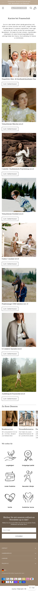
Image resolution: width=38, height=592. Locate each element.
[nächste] (35, 2)
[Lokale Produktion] (10, 476)
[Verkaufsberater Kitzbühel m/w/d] (19, 195)
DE (5, 570)
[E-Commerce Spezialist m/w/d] (19, 330)
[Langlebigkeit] (10, 455)
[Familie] (10, 497)
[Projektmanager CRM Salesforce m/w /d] (19, 285)
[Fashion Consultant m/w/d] (19, 240)
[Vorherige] (3, 2)
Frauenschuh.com (19, 573)
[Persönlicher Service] (28, 497)
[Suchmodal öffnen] (31, 8)
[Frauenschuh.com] (19, 8)
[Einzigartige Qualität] (28, 455)
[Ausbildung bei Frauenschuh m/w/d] (19, 375)
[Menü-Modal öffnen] (3, 8)
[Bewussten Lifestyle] (28, 476)
